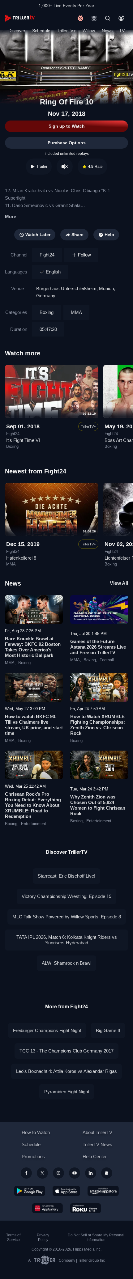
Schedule (41, 30)
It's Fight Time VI (23, 440)
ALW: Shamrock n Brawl (66, 963)
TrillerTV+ (66, 30)
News (107, 30)
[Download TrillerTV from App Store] (66, 1191)
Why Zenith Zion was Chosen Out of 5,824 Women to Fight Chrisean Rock (97, 805)
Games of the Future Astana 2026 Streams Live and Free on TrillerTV (98, 647)
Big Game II (108, 1030)
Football (107, 660)
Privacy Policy (43, 1237)
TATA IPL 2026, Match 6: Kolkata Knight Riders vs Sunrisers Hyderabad (66, 939)
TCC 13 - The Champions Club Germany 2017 (66, 1050)
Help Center (95, 1156)
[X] (42, 1173)
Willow (89, 30)
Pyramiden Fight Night (66, 1091)
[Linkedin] (90, 1173)
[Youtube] (74, 1173)
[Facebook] (26, 1173)
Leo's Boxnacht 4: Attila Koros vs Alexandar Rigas (66, 1071)
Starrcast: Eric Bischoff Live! (66, 876)
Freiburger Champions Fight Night (47, 1030)
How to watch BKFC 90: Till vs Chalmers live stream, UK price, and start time (34, 725)
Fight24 (47, 254)
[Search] (107, 18)
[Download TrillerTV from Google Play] (29, 1191)
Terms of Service (13, 1237)
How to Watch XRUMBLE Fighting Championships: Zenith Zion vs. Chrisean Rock (97, 725)
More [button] (10, 216)
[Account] (121, 18)
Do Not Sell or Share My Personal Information (96, 1237)
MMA (76, 312)
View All (119, 583)
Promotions (33, 1156)
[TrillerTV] (20, 18)
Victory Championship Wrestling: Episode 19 (66, 896)
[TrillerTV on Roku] (85, 1208)
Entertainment (33, 824)
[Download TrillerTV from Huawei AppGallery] (47, 1208)
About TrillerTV (97, 1132)
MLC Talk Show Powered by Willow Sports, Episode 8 (66, 916)
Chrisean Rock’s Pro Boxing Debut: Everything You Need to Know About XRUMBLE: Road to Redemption (33, 805)
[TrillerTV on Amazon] (103, 1191)
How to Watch (36, 1132)
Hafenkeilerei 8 (21, 558)
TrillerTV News (97, 1144)
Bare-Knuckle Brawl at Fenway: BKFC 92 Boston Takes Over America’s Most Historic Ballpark (33, 647)
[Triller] (106, 1173)
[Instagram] (58, 1173)
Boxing (47, 312)
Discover (16, 30)
